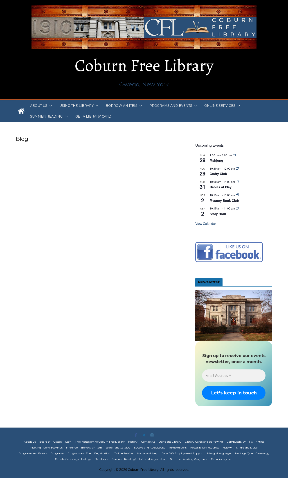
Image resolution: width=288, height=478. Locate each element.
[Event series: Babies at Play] (237, 182)
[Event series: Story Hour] (237, 208)
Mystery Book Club (224, 200)
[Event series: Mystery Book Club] (237, 195)
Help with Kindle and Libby (240, 447)
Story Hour (218, 214)
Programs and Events (170, 106)
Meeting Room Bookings (46, 447)
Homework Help (147, 453)
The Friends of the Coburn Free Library (100, 441)
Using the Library (76, 106)
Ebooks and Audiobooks (149, 447)
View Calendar (205, 223)
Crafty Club (218, 173)
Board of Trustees (50, 441)
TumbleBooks (178, 447)
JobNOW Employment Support (183, 453)
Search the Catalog (118, 447)
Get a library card (93, 116)
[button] (49, 105)
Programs (57, 453)
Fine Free (72, 447)
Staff (68, 441)
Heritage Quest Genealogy (252, 453)
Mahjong (216, 160)
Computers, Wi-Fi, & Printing (246, 441)
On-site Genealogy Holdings (73, 459)
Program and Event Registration (89, 453)
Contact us (148, 441)
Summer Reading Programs (188, 459)
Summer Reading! (46, 116)
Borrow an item (121, 106)
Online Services (219, 106)
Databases (101, 459)
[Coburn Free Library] (21, 111)
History (132, 441)
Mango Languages (219, 453)
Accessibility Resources (204, 447)
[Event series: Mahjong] (234, 155)
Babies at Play (221, 187)
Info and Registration (152, 459)
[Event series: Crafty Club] (237, 168)
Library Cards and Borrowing (204, 441)
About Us (38, 106)
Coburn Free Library (144, 65)
